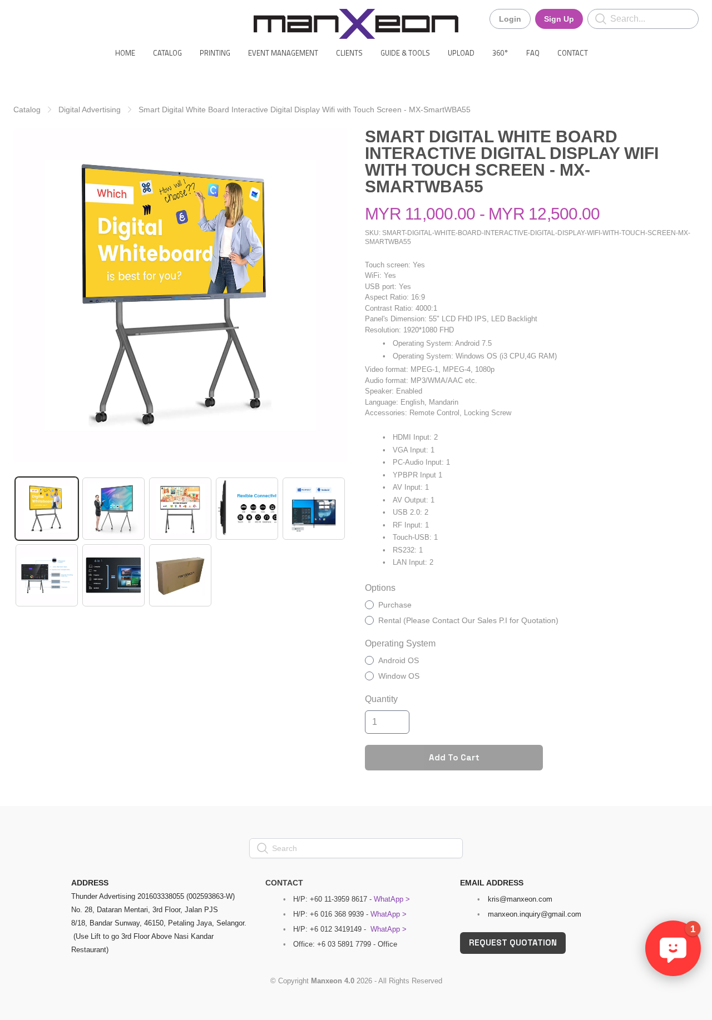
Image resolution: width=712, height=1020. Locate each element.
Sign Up (559, 18)
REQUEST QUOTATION (513, 942)
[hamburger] (22, 18)
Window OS (398, 675)
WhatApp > (392, 899)
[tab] (47, 508)
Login (510, 18)
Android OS (398, 660)
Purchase (395, 604)
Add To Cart (454, 757)
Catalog (27, 109)
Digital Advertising (89, 109)
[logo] (356, 24)
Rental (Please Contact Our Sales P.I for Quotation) (468, 620)
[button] (673, 948)
